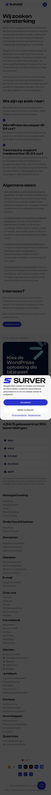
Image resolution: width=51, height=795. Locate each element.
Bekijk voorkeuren (26, 410)
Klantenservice (34, 415)
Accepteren (25, 402)
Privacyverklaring (19, 415)
